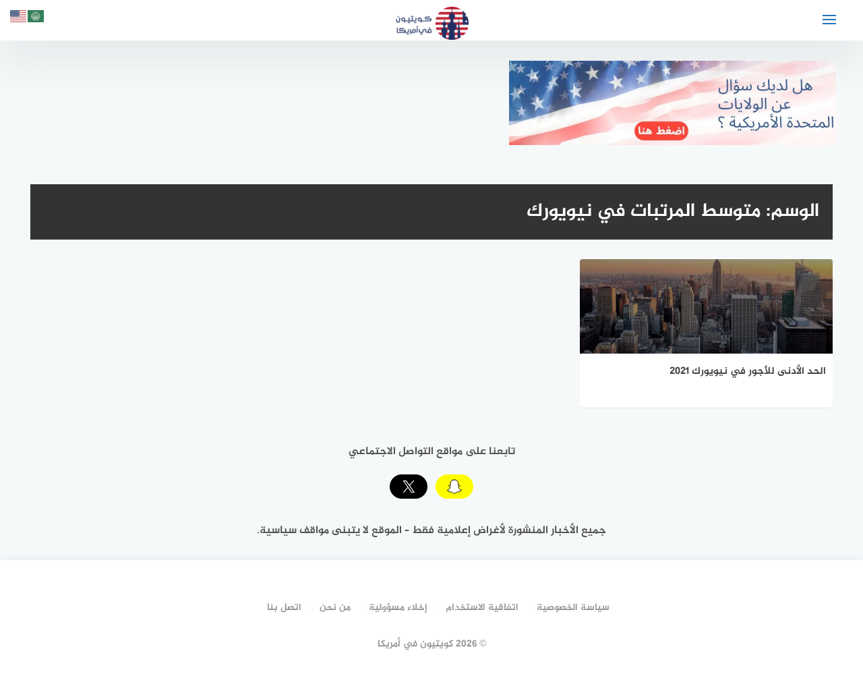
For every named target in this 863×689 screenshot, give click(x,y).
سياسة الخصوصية (573, 607)
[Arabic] (36, 18)
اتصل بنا (284, 607)
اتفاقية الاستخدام (482, 607)
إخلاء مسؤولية (398, 607)
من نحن (335, 607)
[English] (19, 18)
